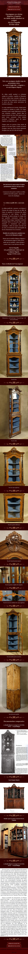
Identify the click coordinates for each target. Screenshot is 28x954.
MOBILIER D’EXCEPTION (14, 6)
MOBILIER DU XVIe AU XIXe (14, 9)
